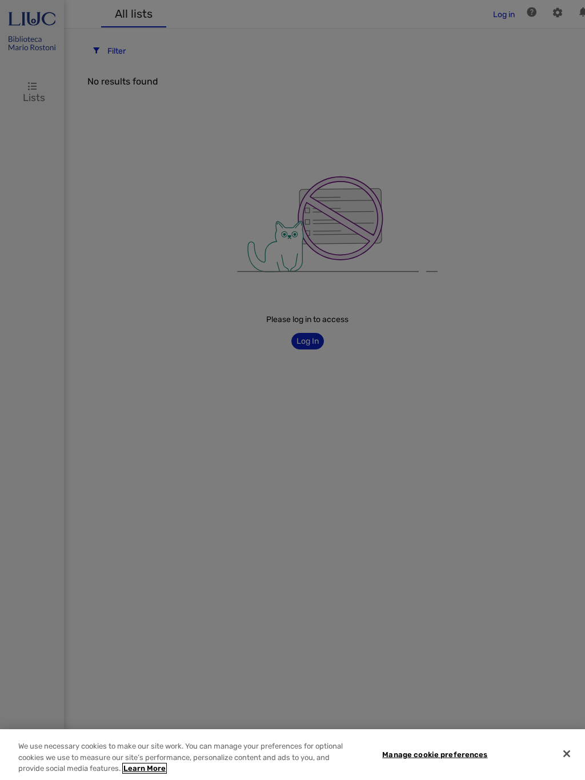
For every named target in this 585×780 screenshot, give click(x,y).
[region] (292, 754)
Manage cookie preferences (434, 754)
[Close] (566, 753)
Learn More (144, 768)
